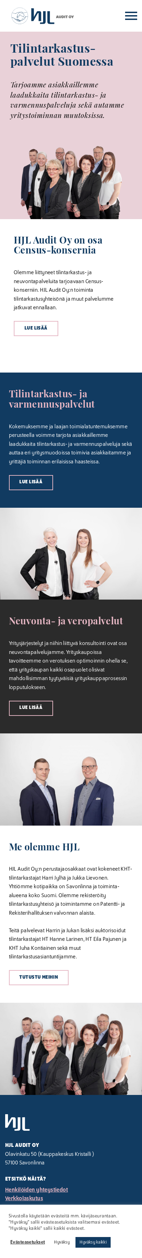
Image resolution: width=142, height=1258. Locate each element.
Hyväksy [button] (62, 1242)
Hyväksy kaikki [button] (93, 1242)
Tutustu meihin (38, 977)
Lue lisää (36, 328)
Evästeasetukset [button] (27, 1242)
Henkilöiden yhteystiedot (36, 1190)
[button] (131, 16)
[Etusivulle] (43, 16)
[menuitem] (71, 1190)
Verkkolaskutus (24, 1199)
